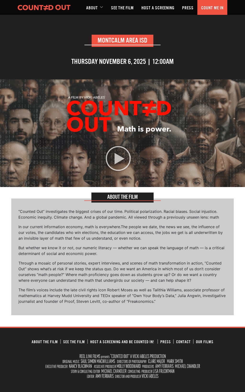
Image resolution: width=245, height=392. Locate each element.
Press (188, 7)
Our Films (204, 341)
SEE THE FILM (122, 7)
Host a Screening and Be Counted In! (122, 341)
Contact (183, 341)
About (92, 7)
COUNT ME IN (212, 7)
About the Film (45, 341)
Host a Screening (157, 7)
